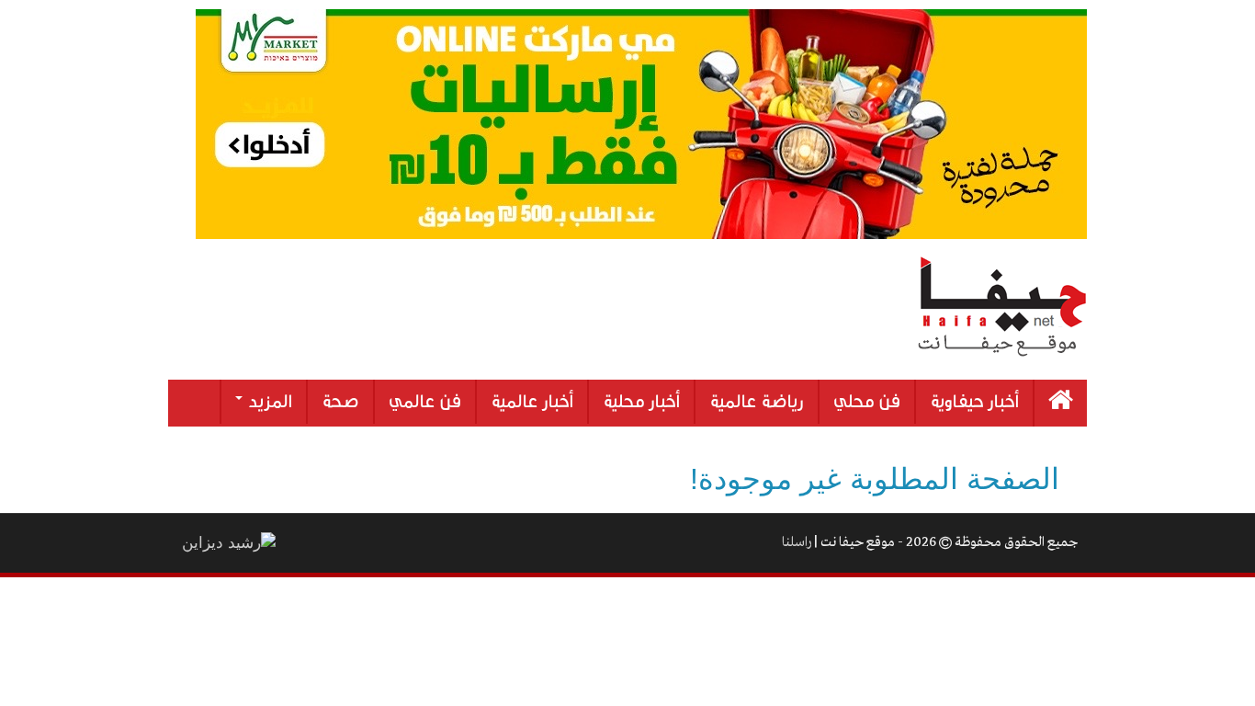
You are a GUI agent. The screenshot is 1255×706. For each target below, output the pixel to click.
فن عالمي (425, 402)
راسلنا (796, 542)
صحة (340, 402)
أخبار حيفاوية (974, 402)
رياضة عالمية (756, 402)
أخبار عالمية (532, 402)
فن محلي (866, 402)
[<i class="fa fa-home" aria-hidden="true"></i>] (1061, 403)
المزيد (268, 402)
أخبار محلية (641, 402)
